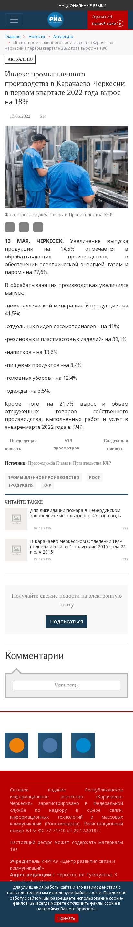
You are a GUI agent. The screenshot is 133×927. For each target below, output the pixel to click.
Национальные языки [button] (83, 5)
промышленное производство (43, 477)
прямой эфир (104, 19)
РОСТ (94, 477)
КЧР (47, 485)
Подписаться (66, 621)
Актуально (20, 59)
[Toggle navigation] (14, 19)
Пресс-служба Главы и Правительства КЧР (69, 463)
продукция (20, 485)
